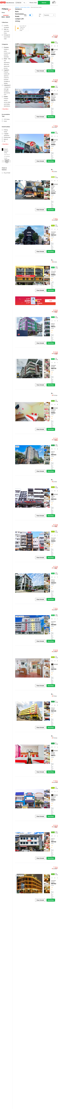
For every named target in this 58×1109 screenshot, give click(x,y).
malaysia (17, 7)
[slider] (2, 15)
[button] (9, 9)
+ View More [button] (5, 109)
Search (44, 2)
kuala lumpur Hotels (25, 7)
